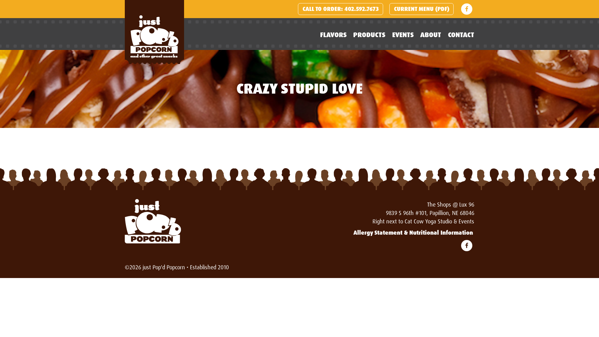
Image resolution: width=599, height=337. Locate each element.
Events (403, 34)
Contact (461, 34)
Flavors (333, 34)
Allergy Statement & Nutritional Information (413, 233)
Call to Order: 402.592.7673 (341, 9)
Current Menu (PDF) (421, 9)
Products (369, 34)
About (430, 34)
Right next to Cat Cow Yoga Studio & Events (423, 221)
